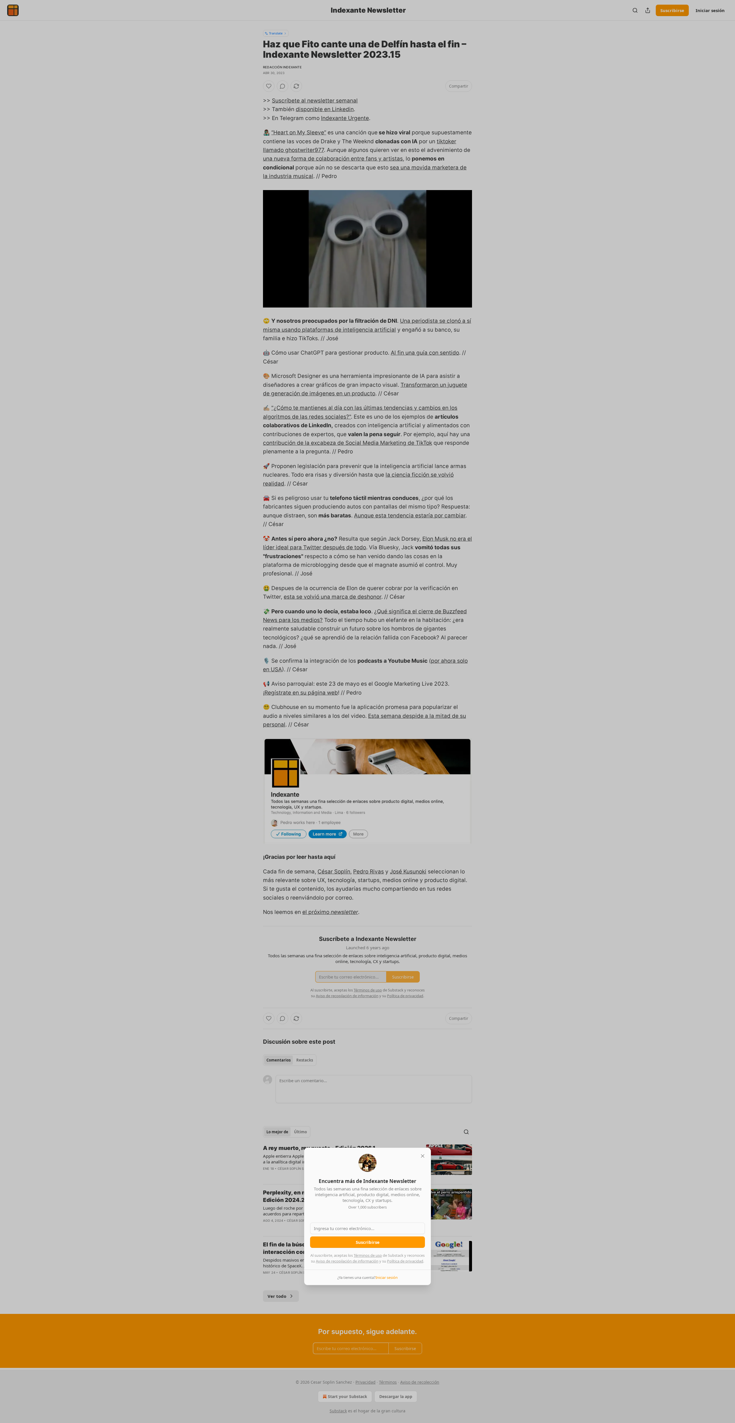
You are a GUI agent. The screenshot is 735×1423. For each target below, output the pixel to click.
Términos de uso (368, 1255)
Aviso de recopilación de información (347, 1261)
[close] (422, 1156)
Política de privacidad (405, 1261)
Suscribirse (368, 1242)
